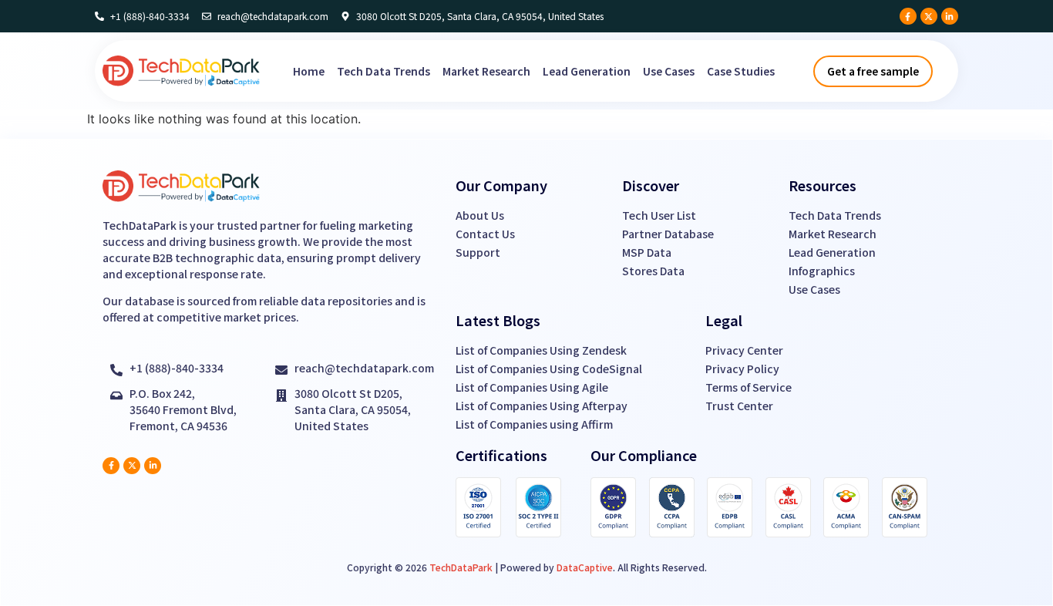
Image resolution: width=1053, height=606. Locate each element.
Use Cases (669, 71)
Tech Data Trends (383, 71)
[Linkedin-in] (949, 16)
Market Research (486, 71)
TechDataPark (461, 567)
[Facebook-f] (908, 16)
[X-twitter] (928, 16)
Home (309, 71)
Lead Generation (587, 71)
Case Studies (741, 71)
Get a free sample (873, 71)
